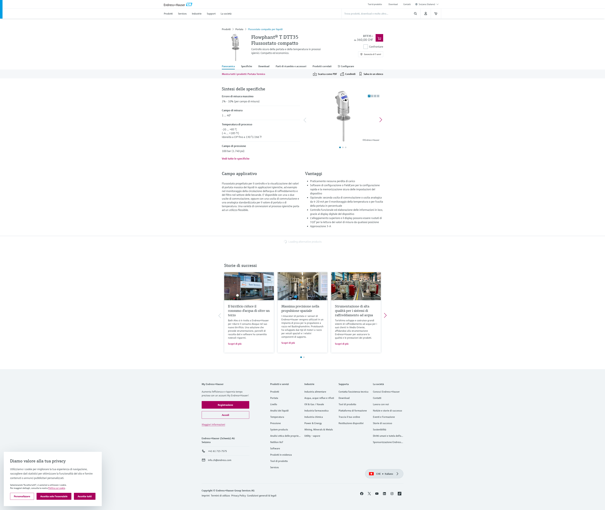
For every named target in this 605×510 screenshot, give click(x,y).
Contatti (407, 4)
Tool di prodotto (375, 4)
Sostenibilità (379, 429)
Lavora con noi (381, 404)
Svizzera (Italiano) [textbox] (427, 4)
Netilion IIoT (276, 442)
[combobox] (429, 4)
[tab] (230, 67)
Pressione (275, 423)
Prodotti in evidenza (281, 454)
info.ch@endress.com (219, 460)
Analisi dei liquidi (279, 410)
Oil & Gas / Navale (314, 404)
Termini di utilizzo (220, 495)
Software (275, 448)
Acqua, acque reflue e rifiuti (319, 397)
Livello (273, 404)
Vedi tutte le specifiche (235, 158)
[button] (225, 405)
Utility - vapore (312, 435)
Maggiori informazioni (213, 424)
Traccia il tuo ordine (349, 416)
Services (274, 467)
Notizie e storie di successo (387, 410)
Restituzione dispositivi (351, 423)
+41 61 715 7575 (217, 451)
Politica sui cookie (56, 488)
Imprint (206, 495)
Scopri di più (235, 343)
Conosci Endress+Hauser (386, 391)
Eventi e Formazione (384, 416)
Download (393, 4)
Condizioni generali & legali (261, 495)
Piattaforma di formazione (353, 410)
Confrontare (376, 46)
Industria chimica (313, 416)
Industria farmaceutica (316, 410)
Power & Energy (313, 423)
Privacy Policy (238, 495)
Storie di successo (382, 423)
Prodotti (226, 29)
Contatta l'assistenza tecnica (353, 391)
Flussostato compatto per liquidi (265, 29)
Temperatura (277, 416)
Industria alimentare (315, 391)
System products (279, 429)
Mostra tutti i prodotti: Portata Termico (243, 74)
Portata (239, 29)
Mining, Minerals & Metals (318, 429)
